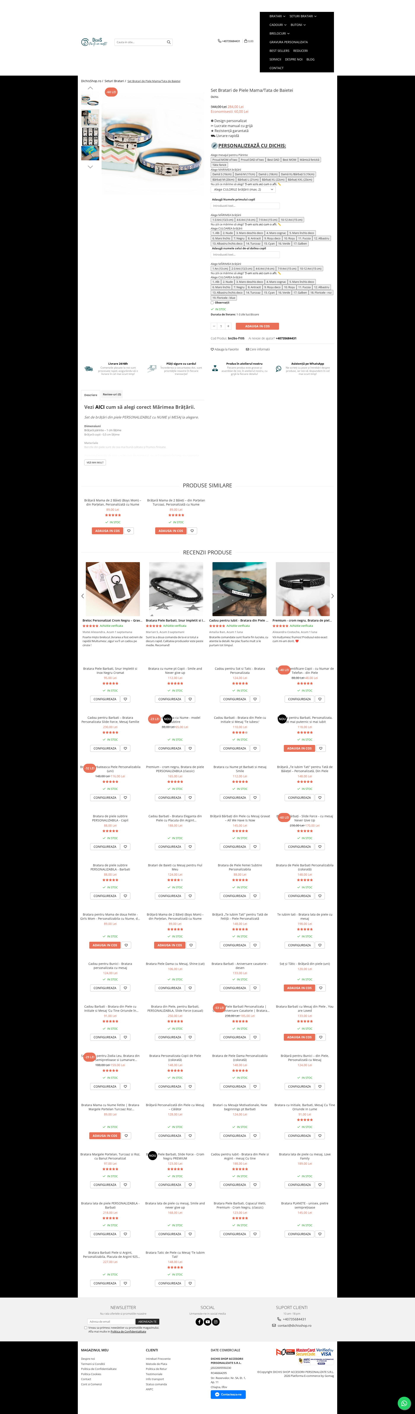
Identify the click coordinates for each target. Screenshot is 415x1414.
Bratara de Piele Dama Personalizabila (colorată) (240, 1058)
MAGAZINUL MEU (95, 1350)
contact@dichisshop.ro (294, 1325)
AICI (100, 407)
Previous (90, 88)
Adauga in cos (257, 326)
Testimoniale (154, 1374)
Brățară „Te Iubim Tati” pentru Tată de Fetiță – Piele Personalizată (240, 916)
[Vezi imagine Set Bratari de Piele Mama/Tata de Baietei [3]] (90, 153)
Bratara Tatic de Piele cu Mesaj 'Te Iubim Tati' (175, 1254)
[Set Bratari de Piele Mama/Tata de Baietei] (153, 144)
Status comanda (156, 1384)
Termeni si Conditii (93, 1364)
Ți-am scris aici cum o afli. (261, 184)
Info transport (155, 1379)
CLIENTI (152, 1350)
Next (90, 166)
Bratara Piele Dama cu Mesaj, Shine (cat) (175, 964)
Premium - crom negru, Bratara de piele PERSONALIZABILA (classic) (322, 620)
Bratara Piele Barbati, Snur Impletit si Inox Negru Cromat (188, 620)
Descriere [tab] (90, 395)
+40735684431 (294, 1319)
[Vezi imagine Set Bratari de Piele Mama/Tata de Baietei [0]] (90, 100)
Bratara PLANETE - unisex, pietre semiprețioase (304, 1205)
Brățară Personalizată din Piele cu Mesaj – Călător (175, 1107)
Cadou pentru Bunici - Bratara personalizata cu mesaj (110, 966)
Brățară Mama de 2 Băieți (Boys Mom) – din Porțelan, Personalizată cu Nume (112, 502)
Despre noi (88, 1359)
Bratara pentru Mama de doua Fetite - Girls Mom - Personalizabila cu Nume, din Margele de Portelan (110, 916)
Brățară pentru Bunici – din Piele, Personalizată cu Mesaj (305, 1058)
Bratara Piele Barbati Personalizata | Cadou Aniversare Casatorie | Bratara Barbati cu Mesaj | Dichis (240, 1008)
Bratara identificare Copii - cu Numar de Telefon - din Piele (305, 670)
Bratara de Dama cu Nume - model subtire (175, 720)
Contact (86, 1379)
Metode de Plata (156, 1364)
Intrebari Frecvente (158, 1359)
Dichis (214, 97)
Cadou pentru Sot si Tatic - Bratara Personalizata (240, 670)
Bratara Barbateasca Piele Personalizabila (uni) (110, 769)
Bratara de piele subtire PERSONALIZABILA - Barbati (110, 867)
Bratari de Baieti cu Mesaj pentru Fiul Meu (175, 867)
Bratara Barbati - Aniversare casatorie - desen (240, 966)
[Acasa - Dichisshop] (94, 42)
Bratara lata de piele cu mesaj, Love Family (305, 1156)
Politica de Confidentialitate (128, 1331)
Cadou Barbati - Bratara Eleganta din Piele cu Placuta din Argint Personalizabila (175, 818)
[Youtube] (207, 1322)
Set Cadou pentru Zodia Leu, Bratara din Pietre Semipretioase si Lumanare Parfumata (110, 1058)
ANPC (149, 1389)
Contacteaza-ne (231, 1394)
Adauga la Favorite (226, 349)
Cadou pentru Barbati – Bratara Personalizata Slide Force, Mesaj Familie (110, 720)
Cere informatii (259, 349)
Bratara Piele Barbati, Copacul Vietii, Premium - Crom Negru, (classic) (240, 1205)
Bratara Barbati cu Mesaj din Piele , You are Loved (305, 1008)
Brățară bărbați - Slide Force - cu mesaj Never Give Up (304, 818)
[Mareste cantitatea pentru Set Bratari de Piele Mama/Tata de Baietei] (228, 326)
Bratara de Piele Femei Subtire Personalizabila (240, 867)
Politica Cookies (91, 1374)
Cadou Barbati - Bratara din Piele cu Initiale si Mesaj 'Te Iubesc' (240, 720)
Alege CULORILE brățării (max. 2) (237, 189)
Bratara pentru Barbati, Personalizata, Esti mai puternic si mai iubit (304, 720)
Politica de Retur (156, 1369)
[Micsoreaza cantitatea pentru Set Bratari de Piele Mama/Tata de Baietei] (214, 326)
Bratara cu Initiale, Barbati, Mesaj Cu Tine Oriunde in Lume (305, 1107)
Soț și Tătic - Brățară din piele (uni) (305, 964)
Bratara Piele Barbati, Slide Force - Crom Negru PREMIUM (175, 1156)
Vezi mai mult (95, 462)
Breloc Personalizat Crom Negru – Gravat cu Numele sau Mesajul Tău (133, 620)
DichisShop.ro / (92, 81)
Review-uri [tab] (112, 394)
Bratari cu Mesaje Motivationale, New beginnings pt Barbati (240, 1107)
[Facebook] (199, 1322)
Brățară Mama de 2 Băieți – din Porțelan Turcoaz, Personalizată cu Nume (176, 502)
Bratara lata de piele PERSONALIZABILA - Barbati (110, 1205)
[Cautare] (169, 42)
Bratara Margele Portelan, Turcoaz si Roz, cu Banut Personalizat (110, 1156)
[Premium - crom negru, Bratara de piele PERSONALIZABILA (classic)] (302, 589)
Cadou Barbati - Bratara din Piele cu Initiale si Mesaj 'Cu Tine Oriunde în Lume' (110, 1008)
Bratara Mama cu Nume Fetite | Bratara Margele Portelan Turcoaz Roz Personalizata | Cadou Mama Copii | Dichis (110, 1107)
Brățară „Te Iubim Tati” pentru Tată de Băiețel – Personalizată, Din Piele (305, 769)
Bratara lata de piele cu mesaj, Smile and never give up (175, 1205)
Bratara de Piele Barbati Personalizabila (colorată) (305, 867)
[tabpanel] (153, 144)
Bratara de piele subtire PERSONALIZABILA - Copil (110, 818)
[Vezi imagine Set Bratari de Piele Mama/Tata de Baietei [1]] (90, 118)
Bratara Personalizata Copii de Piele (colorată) (175, 1058)
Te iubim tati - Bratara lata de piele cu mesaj (304, 916)
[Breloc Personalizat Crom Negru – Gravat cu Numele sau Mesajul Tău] (112, 589)
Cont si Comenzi (91, 1384)
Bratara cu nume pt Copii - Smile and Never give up (175, 670)
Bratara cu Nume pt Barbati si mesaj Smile (240, 769)
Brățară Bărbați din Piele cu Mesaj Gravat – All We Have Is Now (240, 818)
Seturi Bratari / (116, 81)
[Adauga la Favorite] (129, 530)
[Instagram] (216, 1322)
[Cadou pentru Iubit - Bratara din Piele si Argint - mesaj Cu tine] (239, 589)
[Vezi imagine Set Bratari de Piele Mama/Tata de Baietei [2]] (90, 137)
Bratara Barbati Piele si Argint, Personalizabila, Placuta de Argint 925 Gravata (110, 1254)
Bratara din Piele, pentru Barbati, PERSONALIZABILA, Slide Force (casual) (175, 1008)
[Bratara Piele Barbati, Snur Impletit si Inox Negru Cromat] (176, 589)
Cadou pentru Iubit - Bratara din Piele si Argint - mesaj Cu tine (255, 620)
